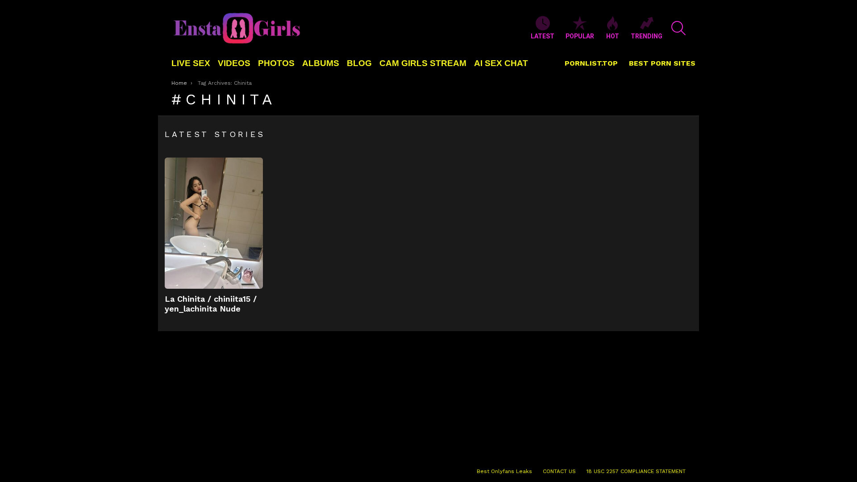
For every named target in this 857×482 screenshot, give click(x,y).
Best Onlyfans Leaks (504, 471)
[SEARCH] (678, 28)
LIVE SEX (190, 63)
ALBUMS (320, 63)
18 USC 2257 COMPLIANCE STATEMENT (636, 471)
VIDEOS (234, 63)
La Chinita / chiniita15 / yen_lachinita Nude (211, 304)
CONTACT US (559, 471)
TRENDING (646, 36)
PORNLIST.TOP (591, 63)
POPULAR (580, 36)
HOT (612, 36)
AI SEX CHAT (501, 63)
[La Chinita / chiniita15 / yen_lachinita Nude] (214, 223)
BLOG (359, 63)
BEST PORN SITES (662, 63)
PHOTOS (276, 63)
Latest (542, 36)
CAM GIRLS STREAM (422, 63)
